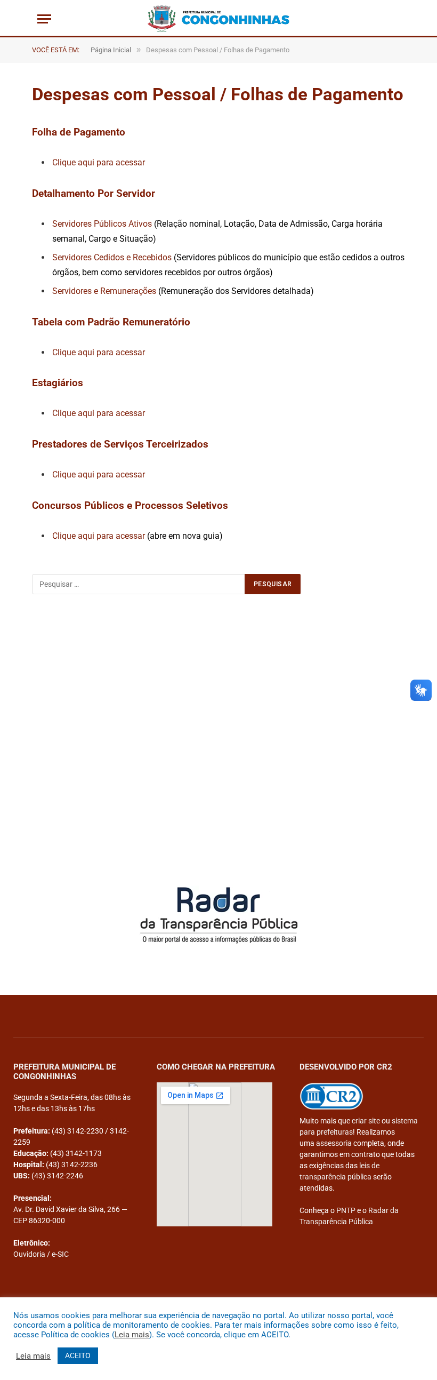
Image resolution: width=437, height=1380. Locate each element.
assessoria (334, 1143)
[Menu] (44, 19)
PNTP (345, 1210)
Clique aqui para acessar (98, 162)
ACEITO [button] (78, 1355)
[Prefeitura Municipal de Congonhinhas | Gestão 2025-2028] (218, 18)
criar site (366, 1120)
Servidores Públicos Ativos (103, 224)
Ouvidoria (29, 1254)
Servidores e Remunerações (105, 291)
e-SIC (60, 1254)
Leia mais (132, 1334)
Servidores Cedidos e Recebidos (112, 257)
